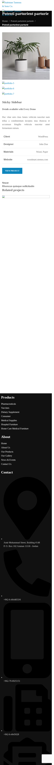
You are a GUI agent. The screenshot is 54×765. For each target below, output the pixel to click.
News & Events (8, 460)
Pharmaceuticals (8, 404)
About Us (5, 447)
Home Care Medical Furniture (15, 428)
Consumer (6, 416)
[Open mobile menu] (48, 5)
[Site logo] (12, 4)
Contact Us (6, 464)
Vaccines (5, 408)
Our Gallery (6, 455)
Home (4, 443)
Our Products (7, 451)
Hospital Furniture (9, 424)
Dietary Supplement (10, 412)
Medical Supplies (9, 420)
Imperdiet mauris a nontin (20, 251)
